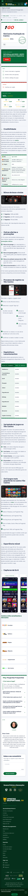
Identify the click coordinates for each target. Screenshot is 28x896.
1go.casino (14, 156)
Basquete (5, 857)
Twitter (6, 862)
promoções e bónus (6, 241)
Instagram (6, 865)
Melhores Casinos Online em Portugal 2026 (12, 10)
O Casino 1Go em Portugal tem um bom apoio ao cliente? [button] (12, 707)
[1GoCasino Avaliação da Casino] (9, 27)
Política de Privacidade (8, 817)
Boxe (4, 853)
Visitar (7, 59)
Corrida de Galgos (7, 849)
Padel (4, 844)
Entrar (19, 4)
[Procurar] (22, 4)
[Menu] (2, 4)
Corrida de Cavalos (7, 847)
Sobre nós (5, 815)
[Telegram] (25, 4)
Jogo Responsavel (7, 819)
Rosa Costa (6, 15)
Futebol (5, 851)
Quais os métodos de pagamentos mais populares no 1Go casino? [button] (12, 701)
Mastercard (5, 829)
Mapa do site (6, 823)
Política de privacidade (6, 891)
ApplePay (5, 835)
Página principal (6, 8)
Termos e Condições (8, 811)
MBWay (4, 839)
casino (17, 140)
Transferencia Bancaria (8, 833)
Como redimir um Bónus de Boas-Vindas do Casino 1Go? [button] (12, 712)
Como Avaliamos (7, 821)
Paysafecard (6, 837)
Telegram (6, 867)
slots (12, 502)
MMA (4, 855)
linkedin (14, 730)
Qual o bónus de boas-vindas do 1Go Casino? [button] (12, 692)
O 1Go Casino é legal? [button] (9, 681)
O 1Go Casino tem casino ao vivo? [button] (12, 697)
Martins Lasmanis (18, 19)
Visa (4, 831)
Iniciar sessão (10, 773)
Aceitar (14, 894)
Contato (5, 813)
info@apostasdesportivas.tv (9, 805)
